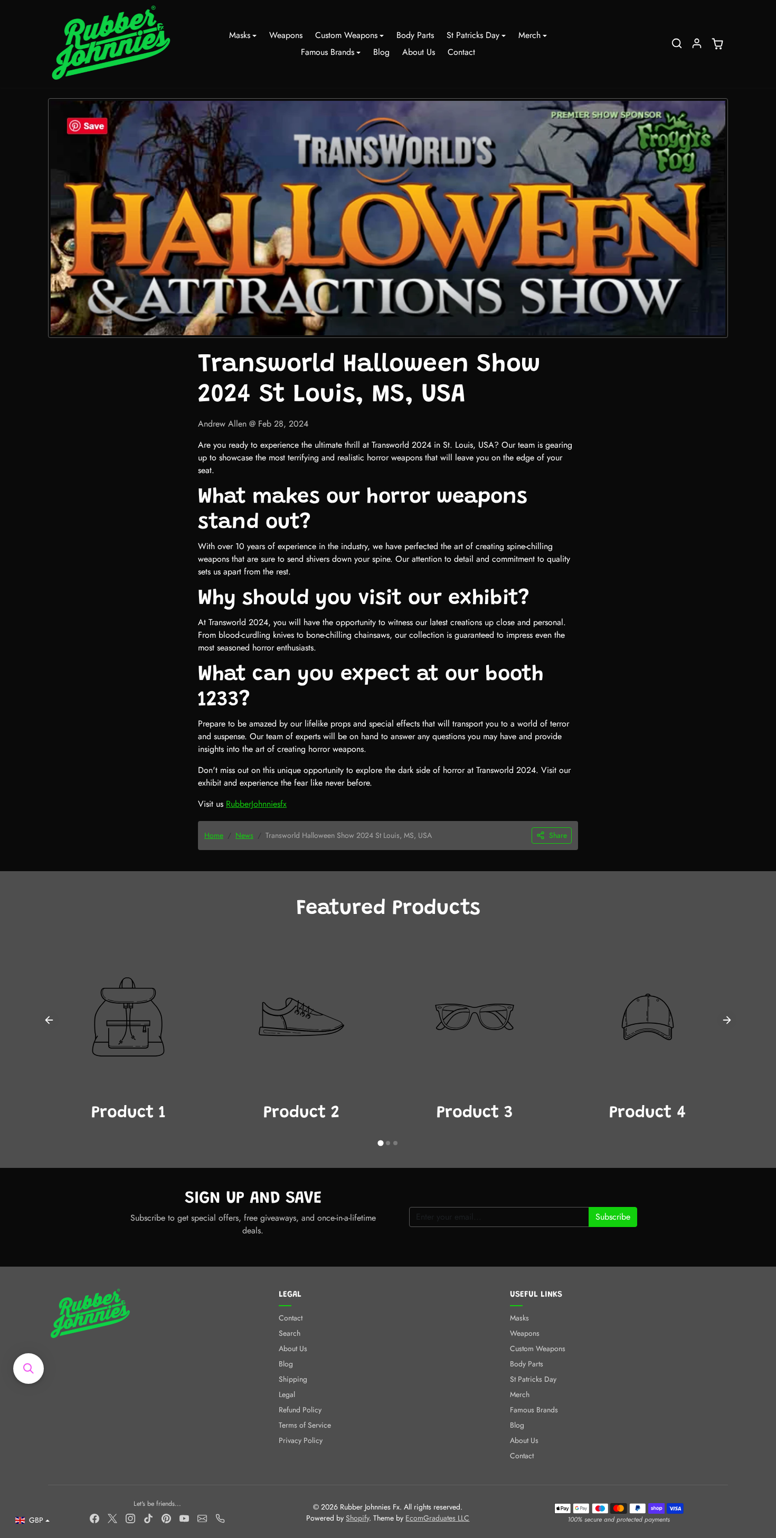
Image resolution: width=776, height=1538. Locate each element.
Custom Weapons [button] (346, 35)
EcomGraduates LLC (437, 1518)
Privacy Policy (301, 1440)
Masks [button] (239, 35)
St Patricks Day (533, 1379)
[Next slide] (726, 1020)
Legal (287, 1394)
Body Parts (415, 35)
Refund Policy (300, 1409)
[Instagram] (130, 1517)
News (244, 835)
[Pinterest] (166, 1517)
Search (289, 1333)
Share (558, 835)
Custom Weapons (537, 1348)
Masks (519, 1318)
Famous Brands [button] (327, 52)
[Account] (697, 43)
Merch (519, 1394)
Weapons (285, 35)
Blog (381, 52)
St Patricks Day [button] (473, 35)
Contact (461, 52)
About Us (418, 52)
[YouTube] (184, 1517)
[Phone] (220, 1517)
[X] (112, 1517)
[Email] (202, 1517)
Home (213, 835)
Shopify (357, 1518)
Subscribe (612, 1217)
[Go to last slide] (49, 1020)
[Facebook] (94, 1517)
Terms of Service (305, 1425)
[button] (677, 43)
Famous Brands (534, 1409)
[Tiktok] (148, 1517)
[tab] (380, 1143)
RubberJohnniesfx (256, 804)
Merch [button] (529, 35)
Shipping (293, 1379)
